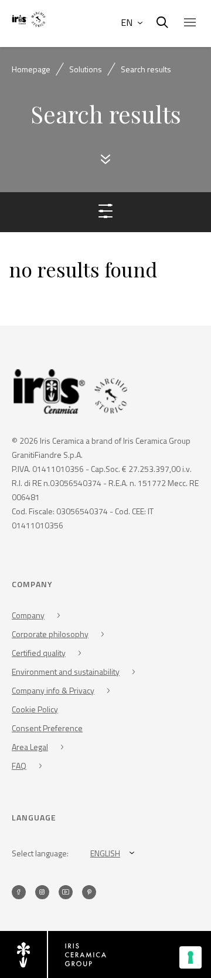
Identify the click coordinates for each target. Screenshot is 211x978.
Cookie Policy (35, 709)
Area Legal (30, 747)
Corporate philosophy (50, 634)
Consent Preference (47, 728)
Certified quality (39, 653)
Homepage (31, 69)
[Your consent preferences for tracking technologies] (190, 957)
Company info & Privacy (53, 690)
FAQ (19, 765)
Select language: (40, 853)
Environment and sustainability (66, 671)
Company (28, 615)
